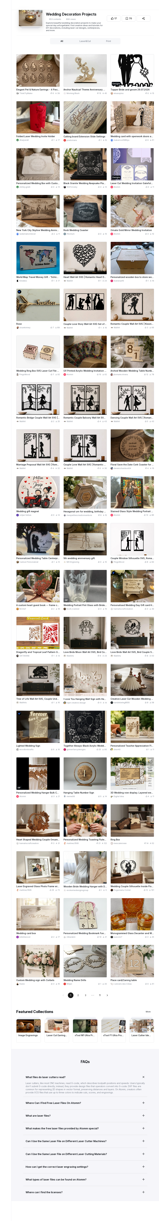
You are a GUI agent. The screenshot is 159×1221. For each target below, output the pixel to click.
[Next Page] (107, 995)
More (148, 1012)
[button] (85, 1076)
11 (100, 995)
